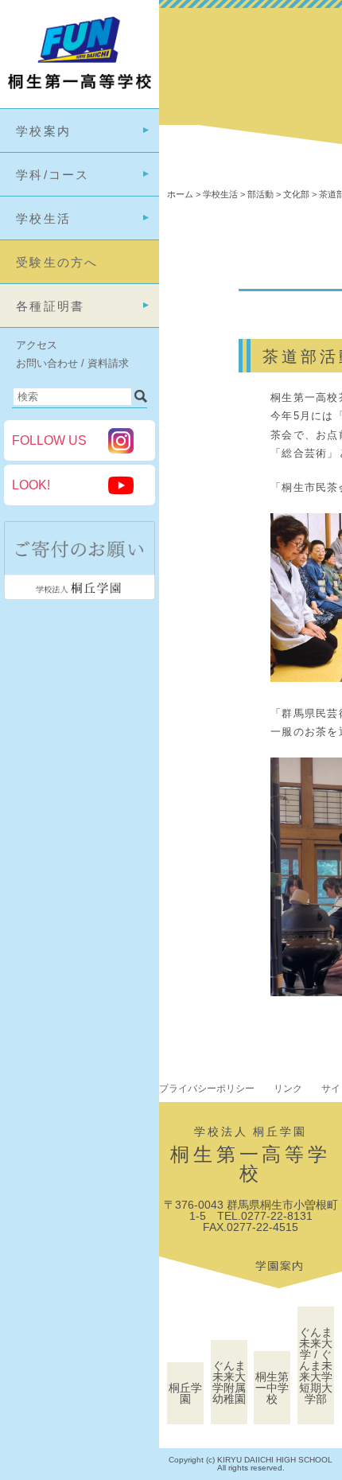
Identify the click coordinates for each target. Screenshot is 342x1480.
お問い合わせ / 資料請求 (72, 363)
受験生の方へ (57, 262)
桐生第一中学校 (272, 1387)
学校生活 (43, 218)
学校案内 (43, 131)
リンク (288, 1088)
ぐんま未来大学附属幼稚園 (229, 1382)
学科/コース (53, 174)
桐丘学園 (185, 1393)
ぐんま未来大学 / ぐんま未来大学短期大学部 (315, 1365)
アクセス (36, 345)
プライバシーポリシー (207, 1088)
